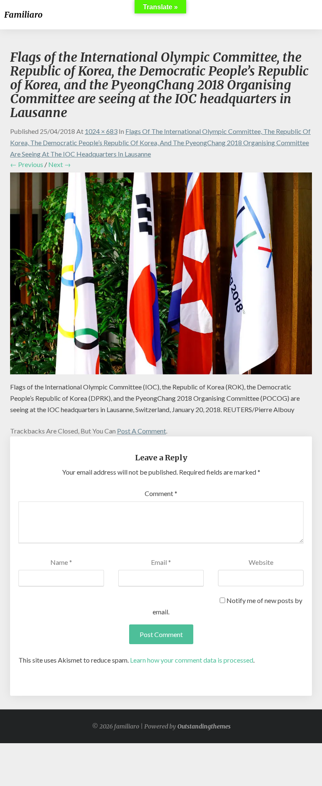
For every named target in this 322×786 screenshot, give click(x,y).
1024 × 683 (101, 131)
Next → (59, 164)
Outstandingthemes (204, 726)
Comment (161, 493)
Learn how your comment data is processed (191, 660)
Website (261, 562)
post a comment (141, 431)
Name (61, 562)
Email (161, 562)
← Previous (26, 164)
